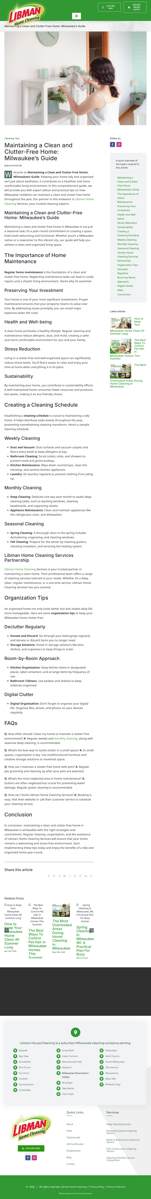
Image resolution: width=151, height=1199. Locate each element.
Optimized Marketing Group (82, 1193)
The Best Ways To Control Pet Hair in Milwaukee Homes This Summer (37, 944)
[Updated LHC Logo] (31, 1113)
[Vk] (85, 879)
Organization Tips (127, 264)
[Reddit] (59, 879)
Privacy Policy (96, 1186)
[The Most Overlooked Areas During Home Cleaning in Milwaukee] (120, 371)
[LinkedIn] (64, 879)
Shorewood (111, 1067)
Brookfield (25, 1061)
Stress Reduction (127, 222)
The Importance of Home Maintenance (127, 197)
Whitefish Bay (112, 1084)
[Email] (91, 879)
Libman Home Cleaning (20, 569)
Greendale (25, 1090)
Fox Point (24, 1073)
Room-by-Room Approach (126, 279)
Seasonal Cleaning (128, 248)
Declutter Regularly (122, 271)
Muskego (67, 1082)
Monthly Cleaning (127, 244)
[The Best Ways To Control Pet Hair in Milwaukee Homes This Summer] (120, 346)
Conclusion (124, 294)
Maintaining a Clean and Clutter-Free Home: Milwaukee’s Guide (128, 183)
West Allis (110, 1078)
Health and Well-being (126, 216)
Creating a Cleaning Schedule (128, 233)
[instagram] (119, 144)
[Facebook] (48, 879)
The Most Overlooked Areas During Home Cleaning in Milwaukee (62, 934)
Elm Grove (24, 1067)
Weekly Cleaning (127, 239)
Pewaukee (111, 1050)
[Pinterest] (80, 879)
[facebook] (112, 144)
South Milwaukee (115, 1061)
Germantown (26, 1084)
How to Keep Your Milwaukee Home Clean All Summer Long (13, 935)
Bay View (24, 1056)
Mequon (67, 1067)
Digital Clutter (125, 285)
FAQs (120, 290)
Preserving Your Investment (126, 208)
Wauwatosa (111, 1073)
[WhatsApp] (69, 879)
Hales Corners (70, 1056)
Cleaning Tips (12, 138)
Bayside (23, 1050)
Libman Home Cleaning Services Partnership (127, 256)
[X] (54, 879)
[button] (6, 930)
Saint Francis (112, 1056)
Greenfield (68, 1050)
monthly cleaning (65, 738)
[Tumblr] (75, 879)
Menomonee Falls (72, 1061)
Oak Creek (68, 1094)
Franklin (23, 1078)
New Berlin (68, 1088)
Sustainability (125, 227)
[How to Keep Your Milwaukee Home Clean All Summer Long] (120, 323)
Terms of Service (116, 1186)
